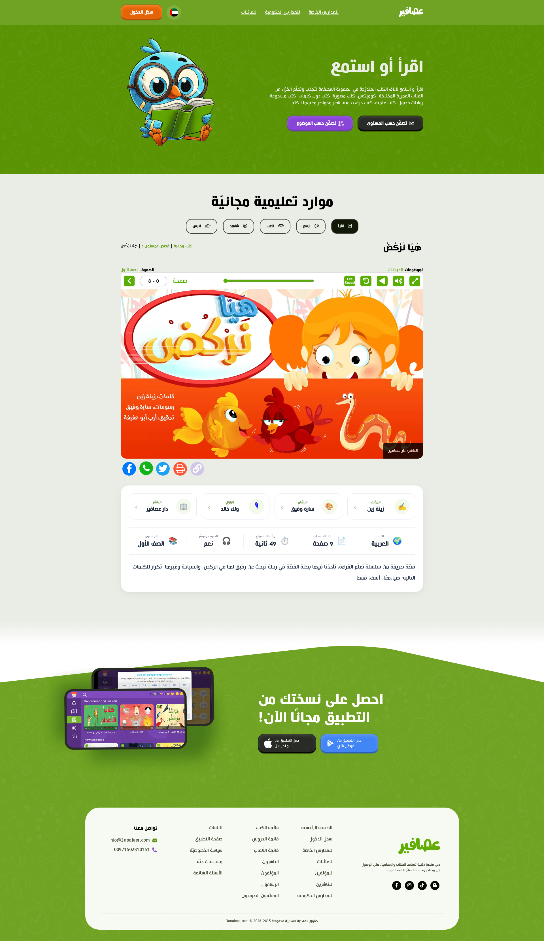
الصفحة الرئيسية (316, 828)
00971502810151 (132, 849)
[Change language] (174, 12)
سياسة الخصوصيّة (206, 850)
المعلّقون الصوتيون (260, 896)
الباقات (215, 828)
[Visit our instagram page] (409, 885)
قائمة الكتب (267, 828)
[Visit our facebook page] (396, 885)
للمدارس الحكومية (282, 12)
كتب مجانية (183, 246)
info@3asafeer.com (129, 840)
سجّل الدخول (141, 12)
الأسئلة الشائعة (207, 873)
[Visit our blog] (435, 885)
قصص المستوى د (155, 246)
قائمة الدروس (265, 839)
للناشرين (324, 884)
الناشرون (270, 862)
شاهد (234, 226)
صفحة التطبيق (208, 839)
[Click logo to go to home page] (411, 12)
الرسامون (270, 884)
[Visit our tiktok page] (422, 885)
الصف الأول (129, 270)
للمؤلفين (323, 873)
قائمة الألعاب (266, 850)
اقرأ (341, 226)
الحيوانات (395, 270)
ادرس (197, 226)
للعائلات (248, 12)
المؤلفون (270, 873)
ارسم (306, 226)
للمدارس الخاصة (324, 12)
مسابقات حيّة (209, 862)
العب (270, 226)
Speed (350, 280)
